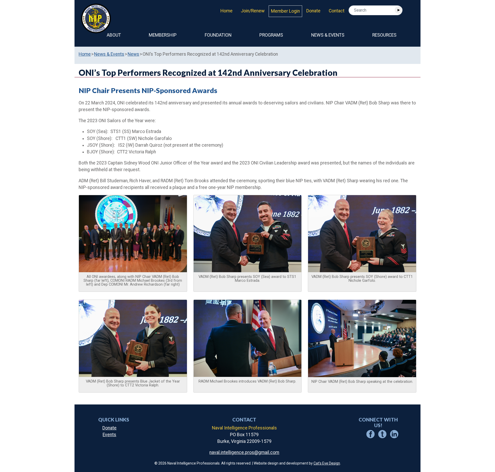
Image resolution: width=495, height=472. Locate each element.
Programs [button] (271, 35)
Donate (313, 10)
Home (226, 10)
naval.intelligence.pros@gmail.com (244, 452)
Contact (336, 10)
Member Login (285, 11)
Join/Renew (253, 10)
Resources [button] (384, 35)
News (133, 54)
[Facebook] (370, 433)
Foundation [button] (218, 35)
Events (109, 434)
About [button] (114, 35)
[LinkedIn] (394, 433)
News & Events (109, 54)
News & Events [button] (327, 35)
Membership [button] (163, 35)
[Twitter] (382, 433)
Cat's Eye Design (327, 463)
